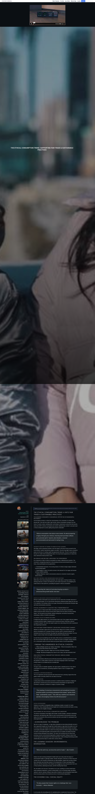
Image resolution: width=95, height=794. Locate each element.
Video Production (56, 1)
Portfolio (62, 1)
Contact (83, 1)
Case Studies (67, 1)
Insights (79, 1)
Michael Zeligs (73, 1)
